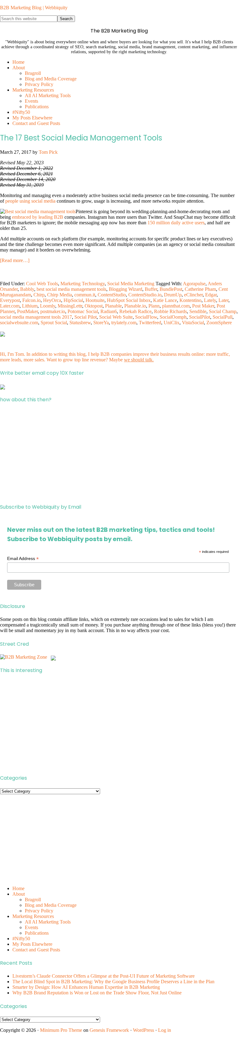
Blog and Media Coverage (51, 905)
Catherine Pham (200, 289)
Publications (37, 933)
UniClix (171, 322)
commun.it (84, 294)
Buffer (151, 289)
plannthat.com (176, 305)
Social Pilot (85, 317)
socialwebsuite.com (19, 322)
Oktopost (94, 305)
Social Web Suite (116, 317)
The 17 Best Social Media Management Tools (81, 138)
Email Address (23, 559)
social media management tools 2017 (36, 317)
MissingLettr (70, 305)
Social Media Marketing (130, 283)
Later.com (10, 305)
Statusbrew (80, 322)
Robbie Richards (170, 311)
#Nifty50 (21, 938)
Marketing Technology (82, 283)
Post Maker (203, 305)
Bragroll (33, 899)
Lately (210, 300)
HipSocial (73, 300)
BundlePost (171, 289)
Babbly (27, 289)
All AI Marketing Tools (48, 921)
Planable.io (135, 305)
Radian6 (108, 311)
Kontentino (190, 300)
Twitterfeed (150, 322)
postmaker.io (52, 311)
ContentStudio (112, 294)
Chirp (39, 294)
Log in (164, 1030)
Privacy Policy (39, 910)
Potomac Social (83, 311)
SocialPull (222, 317)
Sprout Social (54, 322)
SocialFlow (146, 317)
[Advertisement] (119, 453)
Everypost (10, 300)
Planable (113, 305)
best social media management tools (71, 289)
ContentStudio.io (144, 294)
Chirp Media (59, 294)
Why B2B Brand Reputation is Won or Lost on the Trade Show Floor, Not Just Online (97, 992)
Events (31, 927)
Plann (154, 305)
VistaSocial (193, 322)
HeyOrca (52, 300)
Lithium (29, 305)
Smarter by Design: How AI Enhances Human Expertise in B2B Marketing (86, 987)
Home (18, 888)
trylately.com (123, 322)
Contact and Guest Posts (36, 949)
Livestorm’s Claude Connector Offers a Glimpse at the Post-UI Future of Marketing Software (103, 976)
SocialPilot (199, 317)
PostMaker (27, 311)
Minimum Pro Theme (61, 1030)
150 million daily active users (176, 222)
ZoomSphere (219, 322)
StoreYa (101, 322)
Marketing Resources (33, 916)
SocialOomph (173, 317)
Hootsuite (95, 300)
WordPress (143, 1030)
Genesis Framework (109, 1030)
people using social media (30, 201)
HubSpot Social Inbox (129, 300)
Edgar (211, 294)
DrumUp (173, 294)
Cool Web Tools (42, 283)
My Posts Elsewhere (32, 944)
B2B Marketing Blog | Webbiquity (34, 7)
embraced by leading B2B (37, 217)
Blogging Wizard (125, 289)
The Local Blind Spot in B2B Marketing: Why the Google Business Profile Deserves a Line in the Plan (113, 981)
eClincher (193, 294)
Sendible (197, 311)
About (18, 894)
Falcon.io (31, 300)
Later (223, 300)
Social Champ (222, 311)
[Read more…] (14, 260)
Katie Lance (165, 300)
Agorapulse (194, 283)
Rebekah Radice (135, 311)
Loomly (47, 305)
